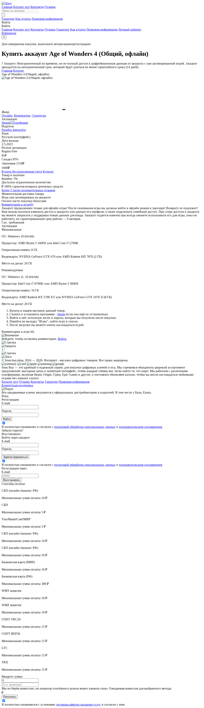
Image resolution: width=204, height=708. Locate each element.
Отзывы (50, 7)
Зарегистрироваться (15, 457)
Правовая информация (47, 18)
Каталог (18, 70)
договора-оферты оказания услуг (78, 704)
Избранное (9, 33)
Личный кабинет (129, 29)
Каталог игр (21, 7)
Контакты (37, 7)
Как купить (23, 18)
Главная (7, 7)
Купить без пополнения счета (22, 171)
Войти (62, 338)
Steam (61, 314)
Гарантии (8, 18)
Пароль (7, 411)
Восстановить (11, 480)
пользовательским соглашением (140, 426)
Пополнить (9, 696)
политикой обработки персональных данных (84, 426)
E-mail (6, 403)
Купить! (48, 171)
